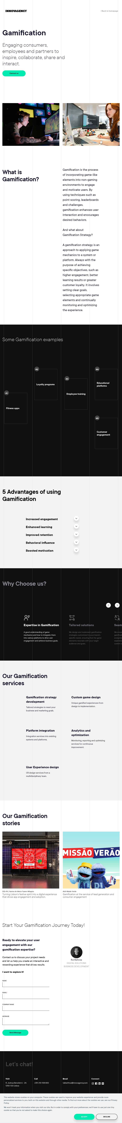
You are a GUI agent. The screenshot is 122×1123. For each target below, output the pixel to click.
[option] (46, 630)
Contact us (14, 73)
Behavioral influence (40, 542)
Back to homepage (109, 11)
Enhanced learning (39, 527)
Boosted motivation (39, 550)
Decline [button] (106, 1117)
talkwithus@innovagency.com (75, 1083)
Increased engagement (42, 519)
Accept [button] (84, 1117)
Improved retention (39, 535)
